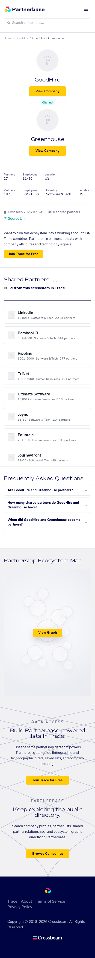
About (26, 901)
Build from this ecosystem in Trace (34, 288)
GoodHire (21, 38)
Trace (12, 901)
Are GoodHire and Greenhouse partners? (40, 490)
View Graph (47, 632)
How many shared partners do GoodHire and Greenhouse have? (43, 505)
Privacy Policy (19, 907)
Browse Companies (47, 853)
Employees (30, 174)
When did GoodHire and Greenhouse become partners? (44, 522)
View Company (47, 91)
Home (8, 38)
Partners (9, 174)
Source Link (17, 218)
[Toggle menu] (85, 9)
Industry (51, 190)
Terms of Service (50, 901)
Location (50, 174)
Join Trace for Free (23, 254)
